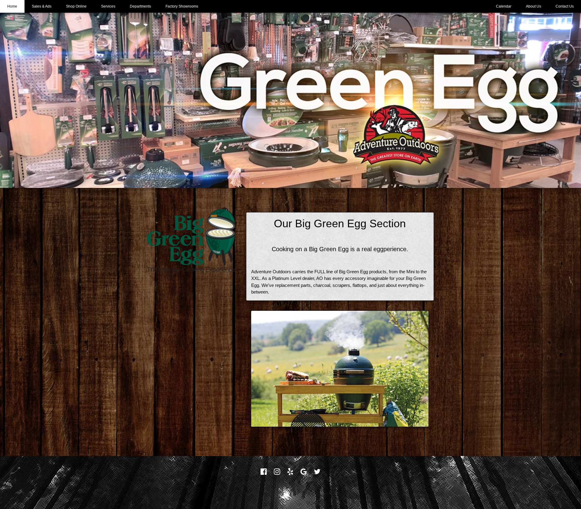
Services (108, 6)
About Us (533, 6)
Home (12, 6)
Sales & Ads (41, 6)
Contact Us (565, 6)
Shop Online (76, 6)
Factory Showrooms (182, 6)
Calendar (503, 6)
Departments (140, 6)
